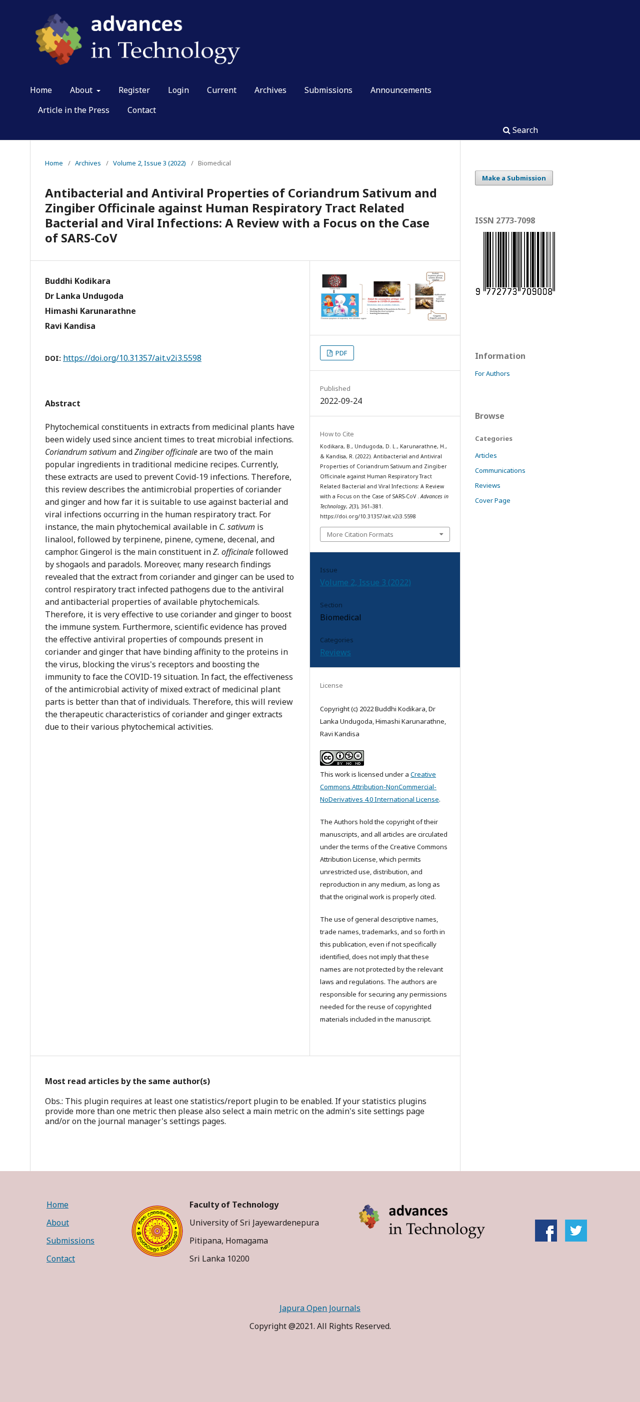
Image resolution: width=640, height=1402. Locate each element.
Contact (142, 109)
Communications (500, 470)
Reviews (335, 652)
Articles (486, 455)
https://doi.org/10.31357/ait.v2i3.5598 (132, 357)
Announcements (401, 89)
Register (134, 89)
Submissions (328, 89)
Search (524, 129)
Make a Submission (514, 177)
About (82, 89)
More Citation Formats (360, 534)
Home (41, 89)
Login (178, 89)
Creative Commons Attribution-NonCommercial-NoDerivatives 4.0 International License (379, 787)
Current (221, 89)
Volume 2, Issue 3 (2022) (149, 162)
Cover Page (492, 500)
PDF (340, 352)
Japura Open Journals (320, 1308)
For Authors (492, 373)
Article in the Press (74, 109)
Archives (270, 89)
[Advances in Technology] (576, 1238)
